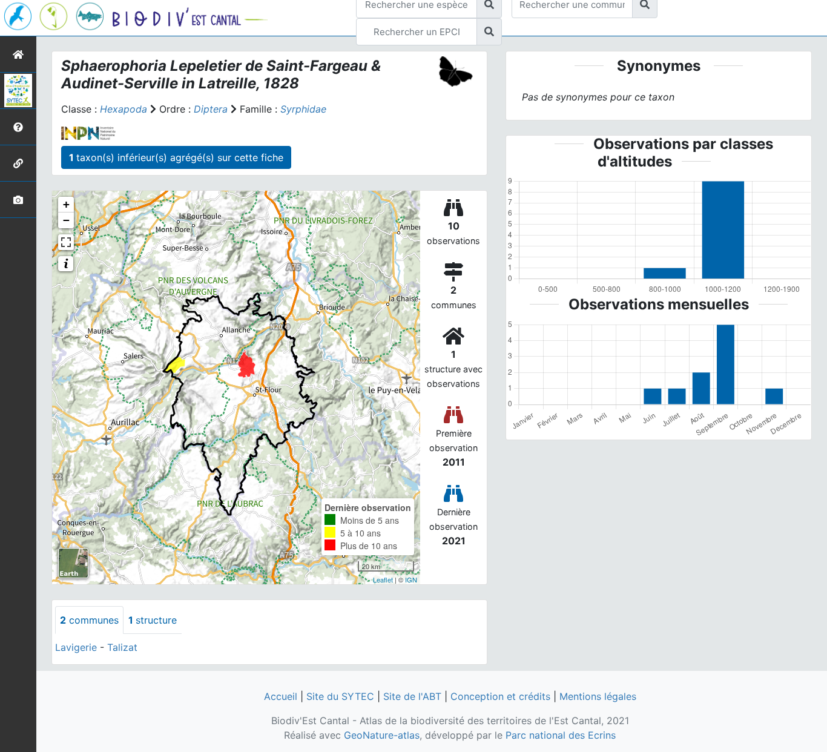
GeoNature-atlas (382, 735)
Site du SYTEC (340, 696)
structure (152, 620)
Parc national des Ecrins (561, 735)
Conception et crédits (500, 696)
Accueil (280, 696)
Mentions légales (597, 696)
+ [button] (66, 204)
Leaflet (383, 579)
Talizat (122, 647)
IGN (411, 579)
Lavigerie (76, 647)
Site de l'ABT (412, 696)
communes (89, 620)
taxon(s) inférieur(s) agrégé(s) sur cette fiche (176, 157)
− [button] (66, 220)
